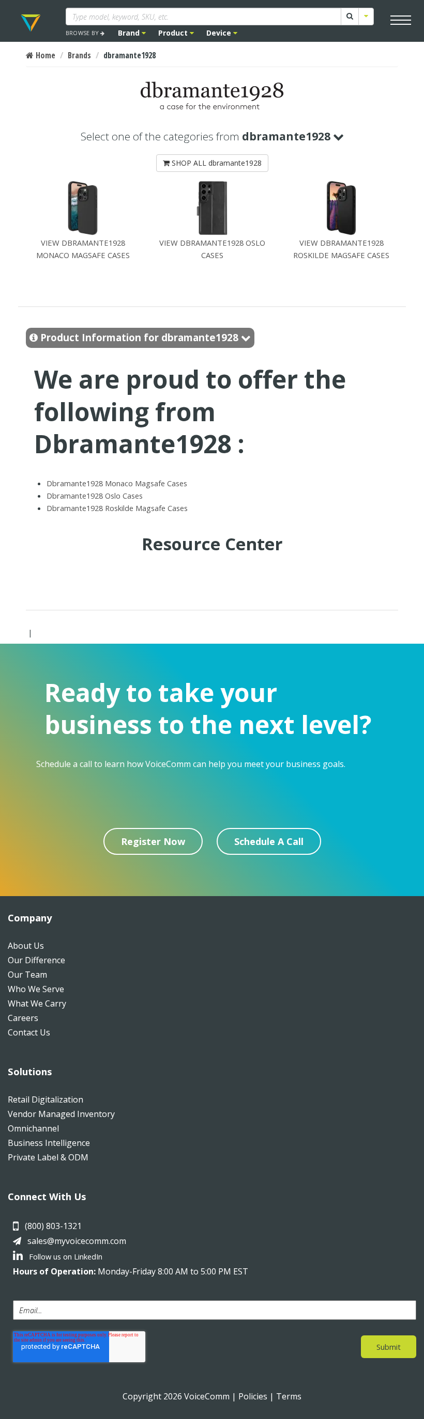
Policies (252, 1396)
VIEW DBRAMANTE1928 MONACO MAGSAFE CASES (83, 248)
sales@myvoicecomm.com (76, 1241)
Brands (79, 55)
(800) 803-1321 (53, 1226)
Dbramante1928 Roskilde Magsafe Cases (117, 508)
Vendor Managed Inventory (61, 1114)
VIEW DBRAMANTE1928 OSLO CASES (212, 248)
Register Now (153, 841)
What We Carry (37, 1003)
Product (174, 33)
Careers (23, 1018)
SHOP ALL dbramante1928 (216, 163)
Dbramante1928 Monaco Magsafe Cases (117, 483)
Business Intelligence (49, 1143)
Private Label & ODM (48, 1157)
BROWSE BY (83, 33)
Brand (130, 33)
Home (44, 55)
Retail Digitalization (45, 1099)
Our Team (27, 974)
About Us (26, 945)
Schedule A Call (269, 841)
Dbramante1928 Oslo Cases (95, 495)
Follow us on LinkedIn (64, 1256)
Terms (288, 1396)
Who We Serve (36, 989)
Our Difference (36, 960)
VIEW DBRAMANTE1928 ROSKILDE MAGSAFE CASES (341, 248)
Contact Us (29, 1032)
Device (219, 33)
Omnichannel (33, 1128)
